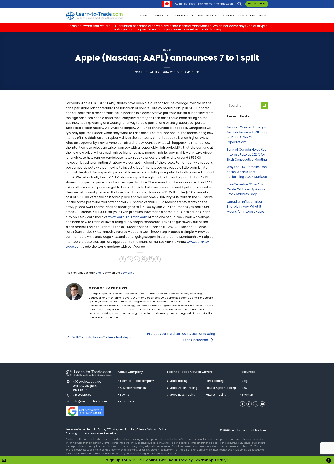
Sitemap (247, 394)
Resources (205, 15)
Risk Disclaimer (259, 430)
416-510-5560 (186, 4)
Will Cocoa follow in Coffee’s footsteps (101, 337)
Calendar (227, 15)
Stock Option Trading (183, 388)
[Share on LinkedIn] (150, 259)
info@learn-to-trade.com (217, 4)
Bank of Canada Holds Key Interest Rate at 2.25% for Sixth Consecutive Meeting (247, 154)
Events (124, 394)
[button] (239, 3)
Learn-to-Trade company (137, 381)
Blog (263, 15)
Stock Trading (178, 381)
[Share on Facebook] (122, 259)
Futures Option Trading (221, 388)
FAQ (244, 388)
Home (144, 15)
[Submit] (264, 105)
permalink (127, 272)
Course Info (181, 15)
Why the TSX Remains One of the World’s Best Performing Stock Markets (247, 172)
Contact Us (247, 15)
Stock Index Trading (182, 394)
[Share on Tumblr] (157, 259)
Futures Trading (216, 394)
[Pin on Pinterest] (144, 259)
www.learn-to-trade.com (127, 217)
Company (158, 15)
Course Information (133, 388)
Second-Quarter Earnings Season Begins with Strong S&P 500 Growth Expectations (247, 134)
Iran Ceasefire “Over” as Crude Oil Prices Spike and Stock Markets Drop (246, 189)
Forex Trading (215, 381)
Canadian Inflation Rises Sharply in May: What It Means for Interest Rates (245, 206)
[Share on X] (130, 259)
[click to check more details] (95, 15)
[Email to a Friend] (137, 259)
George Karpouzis (186, 72)
